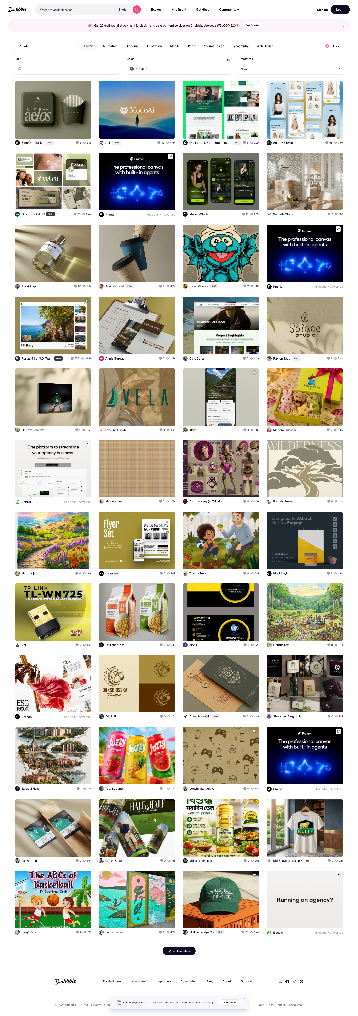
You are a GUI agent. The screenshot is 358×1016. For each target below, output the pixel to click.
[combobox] (75, 9)
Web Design (265, 46)
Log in (340, 9)
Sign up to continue (179, 951)
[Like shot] (83, 130)
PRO (50, 142)
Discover (88, 46)
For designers (112, 981)
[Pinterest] (301, 981)
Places (281, 1004)
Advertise (169, 214)
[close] (343, 25)
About (227, 981)
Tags (18, 58)
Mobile (175, 46)
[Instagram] (294, 981)
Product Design (213, 46)
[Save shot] (75, 130)
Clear (228, 60)
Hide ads (153, 214)
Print (191, 46)
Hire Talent (178, 9)
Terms (83, 1004)
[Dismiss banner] (245, 999)
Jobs (261, 1004)
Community (227, 9)
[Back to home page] (17, 9)
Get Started (253, 25)
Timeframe (245, 58)
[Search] (137, 9)
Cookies (109, 1004)
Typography (240, 46)
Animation (110, 46)
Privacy (96, 1004)
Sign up (322, 9)
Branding (132, 46)
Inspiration (163, 981)
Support (246, 981)
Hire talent (138, 981)
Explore (156, 9)
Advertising (188, 981)
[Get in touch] (67, 130)
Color (130, 58)
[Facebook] (287, 981)
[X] (280, 981)
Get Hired (202, 9)
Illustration (154, 46)
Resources (296, 1004)
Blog (209, 981)
